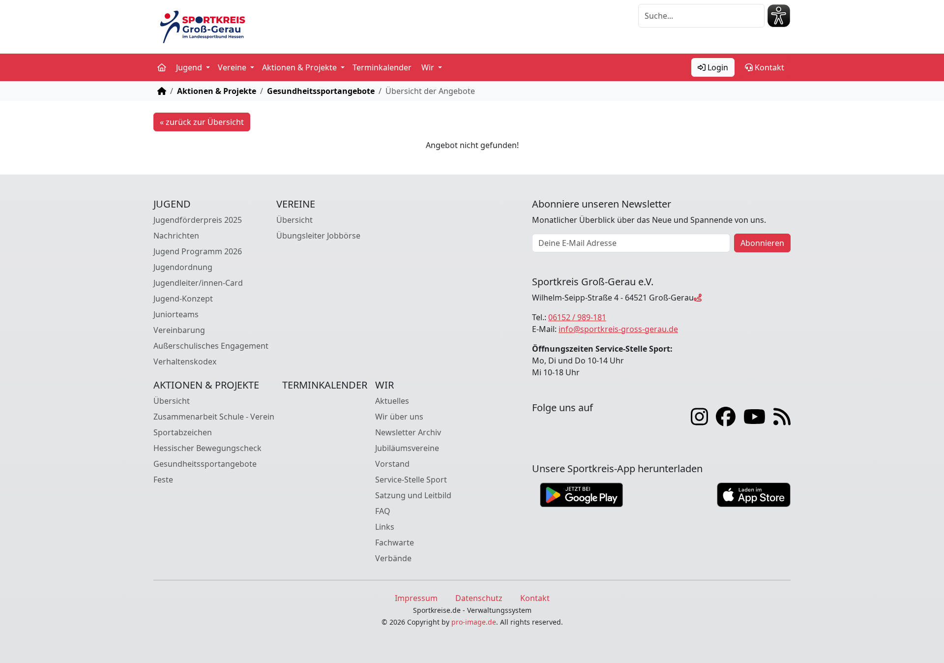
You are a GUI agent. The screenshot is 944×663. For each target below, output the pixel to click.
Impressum (416, 598)
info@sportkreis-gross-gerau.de (618, 329)
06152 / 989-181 (577, 317)
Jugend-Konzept (183, 298)
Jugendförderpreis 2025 (197, 219)
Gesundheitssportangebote (321, 91)
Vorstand (392, 463)
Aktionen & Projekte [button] (300, 67)
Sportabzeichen (182, 432)
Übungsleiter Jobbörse (318, 235)
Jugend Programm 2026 (197, 251)
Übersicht (294, 219)
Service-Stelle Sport (411, 479)
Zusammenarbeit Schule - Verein (213, 416)
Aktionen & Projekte (216, 91)
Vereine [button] (233, 67)
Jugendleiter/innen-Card (198, 282)
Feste (163, 479)
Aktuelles (392, 400)
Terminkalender (382, 67)
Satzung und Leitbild (413, 495)
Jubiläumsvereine (407, 448)
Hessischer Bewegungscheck (207, 448)
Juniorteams (176, 314)
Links (384, 526)
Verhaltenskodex (184, 361)
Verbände (393, 558)
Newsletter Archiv (408, 432)
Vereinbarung (179, 330)
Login (717, 67)
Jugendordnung (182, 267)
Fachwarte (394, 542)
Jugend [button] (190, 67)
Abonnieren (762, 243)
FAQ (382, 511)
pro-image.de (473, 622)
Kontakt (768, 67)
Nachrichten (176, 235)
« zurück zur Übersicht (202, 122)
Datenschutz (478, 598)
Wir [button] (428, 67)
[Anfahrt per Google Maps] (698, 297)
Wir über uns (399, 416)
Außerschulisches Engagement (210, 345)
